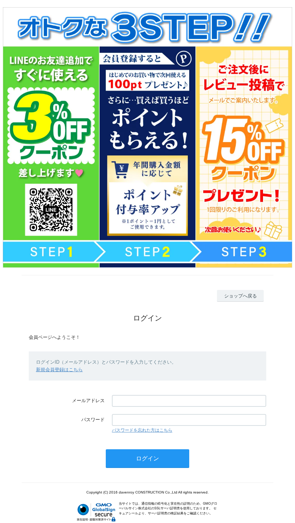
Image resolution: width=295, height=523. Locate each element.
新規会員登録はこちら (59, 369)
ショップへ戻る (240, 296)
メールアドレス (88, 400)
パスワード (93, 419)
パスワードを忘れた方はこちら (142, 430)
